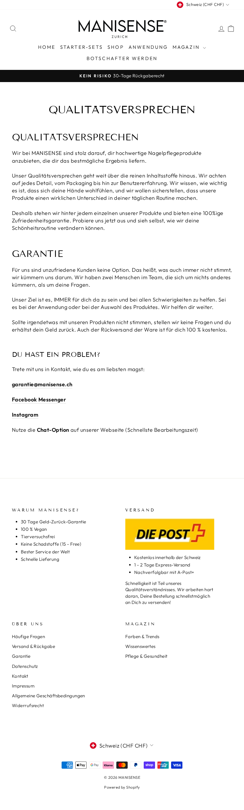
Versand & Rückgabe (33, 646)
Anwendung (148, 47)
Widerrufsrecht (28, 705)
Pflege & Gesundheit (146, 656)
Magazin (187, 47)
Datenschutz (25, 666)
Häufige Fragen (28, 636)
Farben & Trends (142, 636)
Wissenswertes (140, 646)
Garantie (21, 656)
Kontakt (20, 676)
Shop (115, 47)
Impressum (23, 686)
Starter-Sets (81, 47)
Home (47, 47)
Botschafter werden (122, 58)
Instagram (25, 414)
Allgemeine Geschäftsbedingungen (48, 695)
